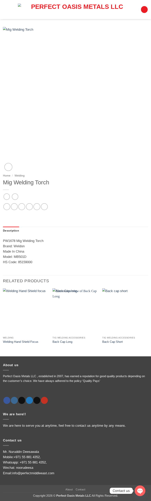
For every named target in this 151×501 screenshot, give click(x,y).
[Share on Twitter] (21, 206)
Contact (81, 489)
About (69, 489)
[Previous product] (15, 196)
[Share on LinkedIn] (44, 206)
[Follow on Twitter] (29, 400)
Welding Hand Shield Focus (20, 341)
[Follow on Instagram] (14, 400)
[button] (144, 9)
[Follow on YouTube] (44, 400)
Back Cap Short (112, 341)
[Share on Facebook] (14, 206)
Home (6, 175)
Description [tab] (11, 230)
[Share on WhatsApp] (6, 206)
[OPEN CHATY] (140, 490)
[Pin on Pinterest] (36, 206)
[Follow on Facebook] (6, 400)
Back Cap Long (62, 341)
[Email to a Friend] (29, 206)
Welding (20, 175)
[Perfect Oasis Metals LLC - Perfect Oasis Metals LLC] (75, 10)
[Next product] (7, 196)
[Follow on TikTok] (21, 400)
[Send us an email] (36, 400)
